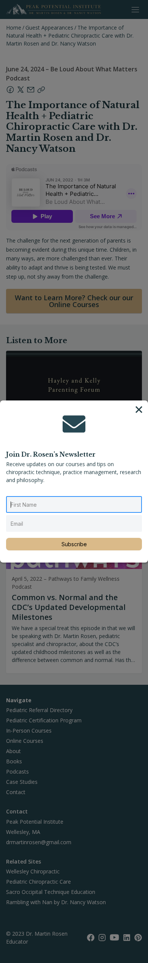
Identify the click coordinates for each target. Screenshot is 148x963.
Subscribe (74, 544)
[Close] (139, 409)
